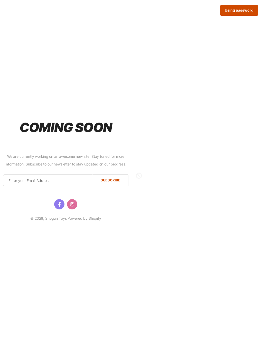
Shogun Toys (56, 218)
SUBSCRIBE (110, 180)
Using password (239, 10)
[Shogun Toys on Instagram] (72, 204)
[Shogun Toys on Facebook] (59, 204)
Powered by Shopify (84, 218)
